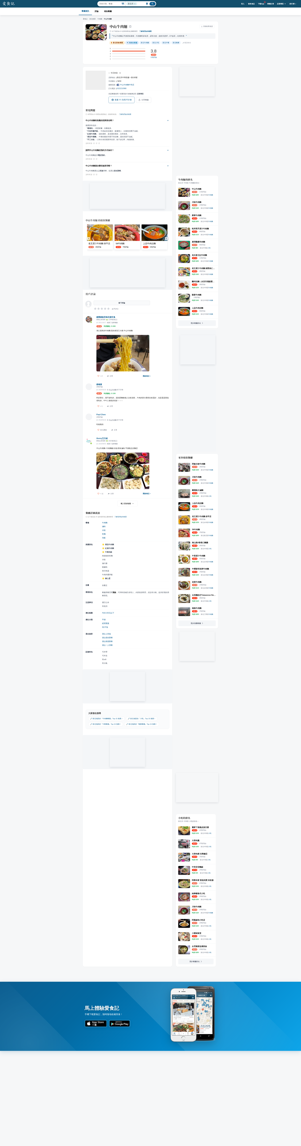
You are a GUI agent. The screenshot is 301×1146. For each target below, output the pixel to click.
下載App (261, 4)
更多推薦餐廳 (196, 623)
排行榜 (292, 4)
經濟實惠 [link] (105, 623)
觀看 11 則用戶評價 (123, 100)
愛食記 (85, 19)
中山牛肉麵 (118, 26)
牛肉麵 (99, 19)
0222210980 (121, 88)
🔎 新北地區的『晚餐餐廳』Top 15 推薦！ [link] (141, 724)
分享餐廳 (145, 100)
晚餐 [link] (176, 43)
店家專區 (280, 4)
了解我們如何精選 (145, 31)
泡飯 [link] (104, 538)
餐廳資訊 (85, 11)
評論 (97, 11)
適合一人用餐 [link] (107, 645)
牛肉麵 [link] (145, 43)
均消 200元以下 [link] (108, 613)
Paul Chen (101, 415)
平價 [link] (104, 620)
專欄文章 (270, 4)
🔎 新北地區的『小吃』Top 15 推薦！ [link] (142, 718)
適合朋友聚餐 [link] (107, 638)
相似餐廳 (108, 11)
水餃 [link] (104, 530)
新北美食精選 (118, 43)
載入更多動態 (126, 503)
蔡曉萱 (99, 384)
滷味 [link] (104, 526)
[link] (207, 195)
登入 (243, 4)
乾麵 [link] (104, 534)
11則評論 (153, 57)
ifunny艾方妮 (102, 438)
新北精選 (92, 19)
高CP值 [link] (105, 627)
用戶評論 (91, 294)
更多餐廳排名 (196, 323)
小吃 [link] (155, 43)
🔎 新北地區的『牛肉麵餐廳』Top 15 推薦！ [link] (106, 718)
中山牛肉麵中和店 (127, 85)
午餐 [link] (166, 43)
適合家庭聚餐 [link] (107, 641)
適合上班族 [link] (106, 634)
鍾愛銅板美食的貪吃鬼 (105, 317)
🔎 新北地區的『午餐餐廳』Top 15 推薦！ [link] (105, 724)
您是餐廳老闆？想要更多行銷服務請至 (126, 94)
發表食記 (251, 4)
